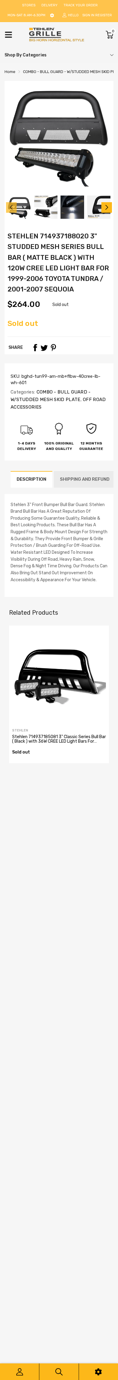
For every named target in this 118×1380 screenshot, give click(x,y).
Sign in (88, 15)
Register (103, 15)
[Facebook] (35, 347)
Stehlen (20, 730)
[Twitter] (44, 347)
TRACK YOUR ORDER (81, 5)
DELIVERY (49, 5)
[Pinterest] (53, 347)
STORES (28, 5)
